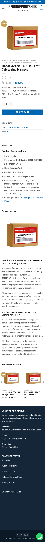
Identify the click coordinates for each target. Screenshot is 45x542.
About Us (6, 460)
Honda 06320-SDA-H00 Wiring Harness (11, 393)
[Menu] (3, 8)
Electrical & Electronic (19, 60)
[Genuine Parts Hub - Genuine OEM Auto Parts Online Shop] (22, 7)
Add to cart (22, 112)
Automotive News (9, 466)
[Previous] (1, 387)
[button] (39, 536)
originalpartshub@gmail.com (14, 438)
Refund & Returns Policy (12, 477)
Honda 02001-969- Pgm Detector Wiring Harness (33, 393)
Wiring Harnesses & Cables (26, 62)
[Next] (43, 387)
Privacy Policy (8, 482)
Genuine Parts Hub (10, 447)
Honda (9, 132)
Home (4, 60)
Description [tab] (7, 145)
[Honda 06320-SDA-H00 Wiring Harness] (11, 378)
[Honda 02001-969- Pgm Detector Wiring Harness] (33, 378)
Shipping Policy (27, 198)
